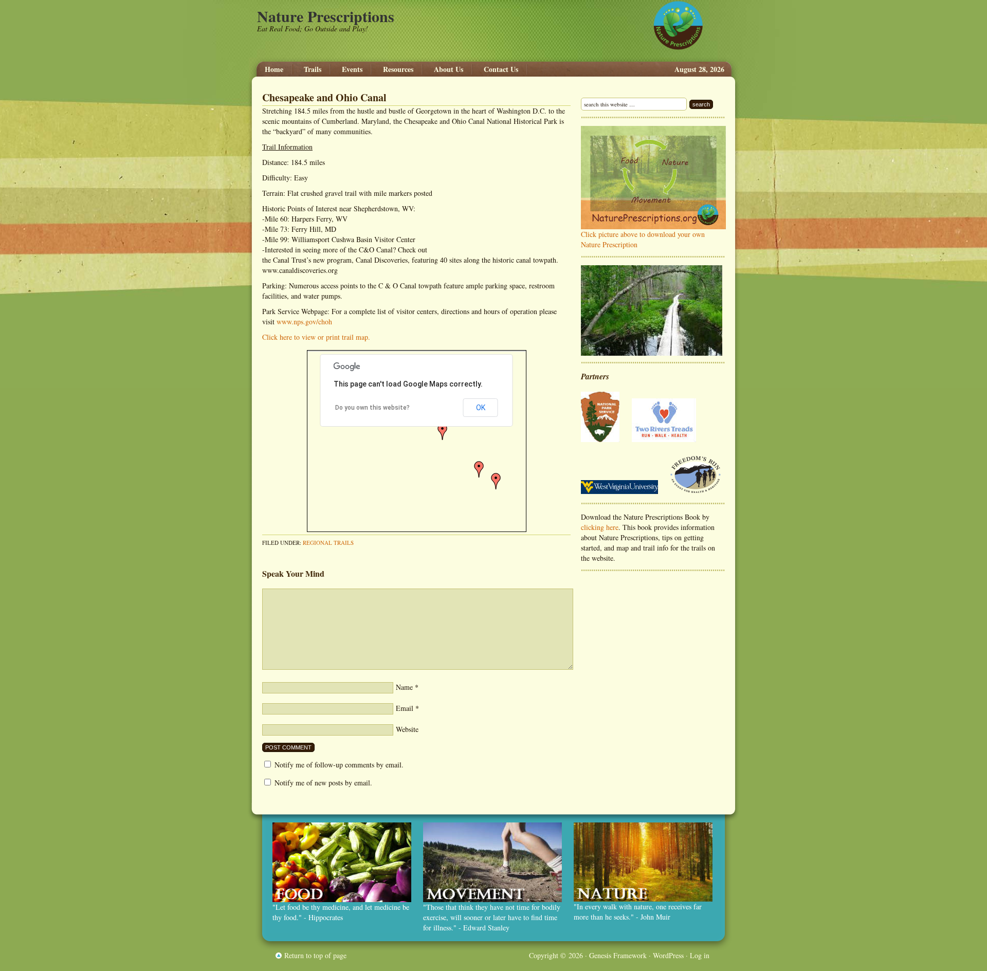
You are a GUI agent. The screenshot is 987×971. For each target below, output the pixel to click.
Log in (699, 955)
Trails (307, 69)
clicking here (599, 527)
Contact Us (501, 69)
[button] (496, 481)
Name (404, 687)
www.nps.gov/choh (304, 321)
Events (352, 69)
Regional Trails (328, 542)
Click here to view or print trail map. (316, 337)
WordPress (668, 955)
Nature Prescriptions (325, 16)
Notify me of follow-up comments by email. (339, 765)
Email (404, 708)
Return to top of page (315, 955)
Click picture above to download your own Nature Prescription (643, 239)
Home (274, 69)
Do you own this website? (372, 407)
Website (407, 729)
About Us (448, 69)
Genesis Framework (618, 955)
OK (480, 408)
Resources (398, 69)
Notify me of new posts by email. (323, 782)
